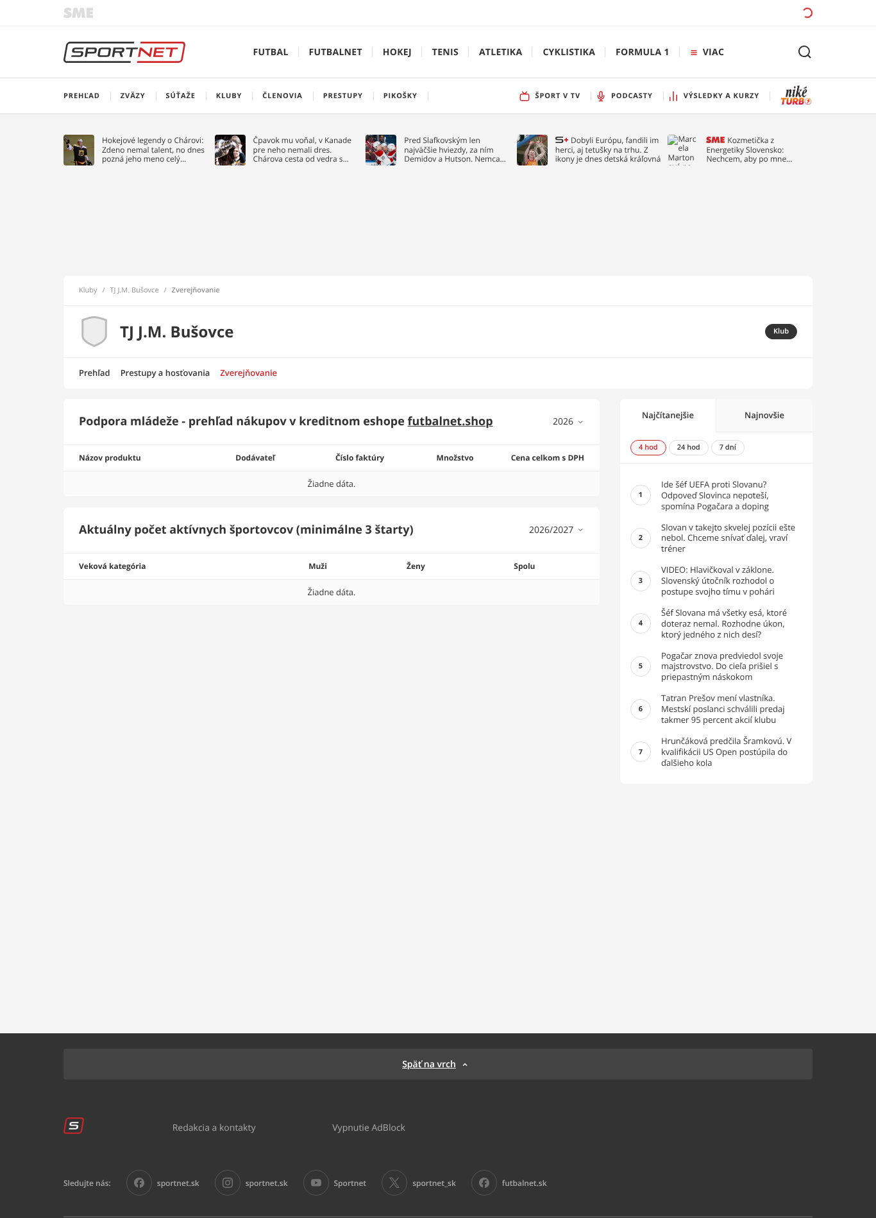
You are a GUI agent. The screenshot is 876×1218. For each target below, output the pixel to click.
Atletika (500, 52)
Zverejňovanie (248, 372)
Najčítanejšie (668, 415)
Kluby (88, 290)
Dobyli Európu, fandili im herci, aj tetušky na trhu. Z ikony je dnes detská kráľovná (608, 150)
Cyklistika (569, 52)
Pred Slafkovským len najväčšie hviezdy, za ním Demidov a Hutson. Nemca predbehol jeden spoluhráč (452, 150)
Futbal (271, 52)
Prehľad (94, 372)
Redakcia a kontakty (214, 1127)
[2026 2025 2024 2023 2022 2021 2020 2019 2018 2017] (568, 422)
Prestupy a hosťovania (165, 372)
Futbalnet (335, 52)
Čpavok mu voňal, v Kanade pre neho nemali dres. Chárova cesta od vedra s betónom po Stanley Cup (302, 150)
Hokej (397, 52)
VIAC (713, 52)
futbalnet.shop (450, 421)
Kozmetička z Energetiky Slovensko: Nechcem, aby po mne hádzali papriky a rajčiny (749, 150)
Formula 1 (643, 52)
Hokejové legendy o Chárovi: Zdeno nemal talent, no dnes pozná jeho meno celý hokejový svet (153, 150)
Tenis (445, 52)
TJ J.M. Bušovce (134, 290)
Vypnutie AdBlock (368, 1127)
